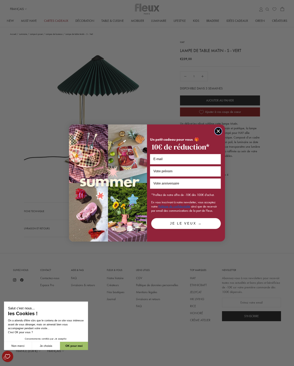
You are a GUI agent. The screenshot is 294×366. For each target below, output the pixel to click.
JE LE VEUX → (186, 223)
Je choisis (46, 345)
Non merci (17, 345)
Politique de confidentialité (174, 206)
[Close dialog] (218, 131)
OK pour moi (74, 345)
